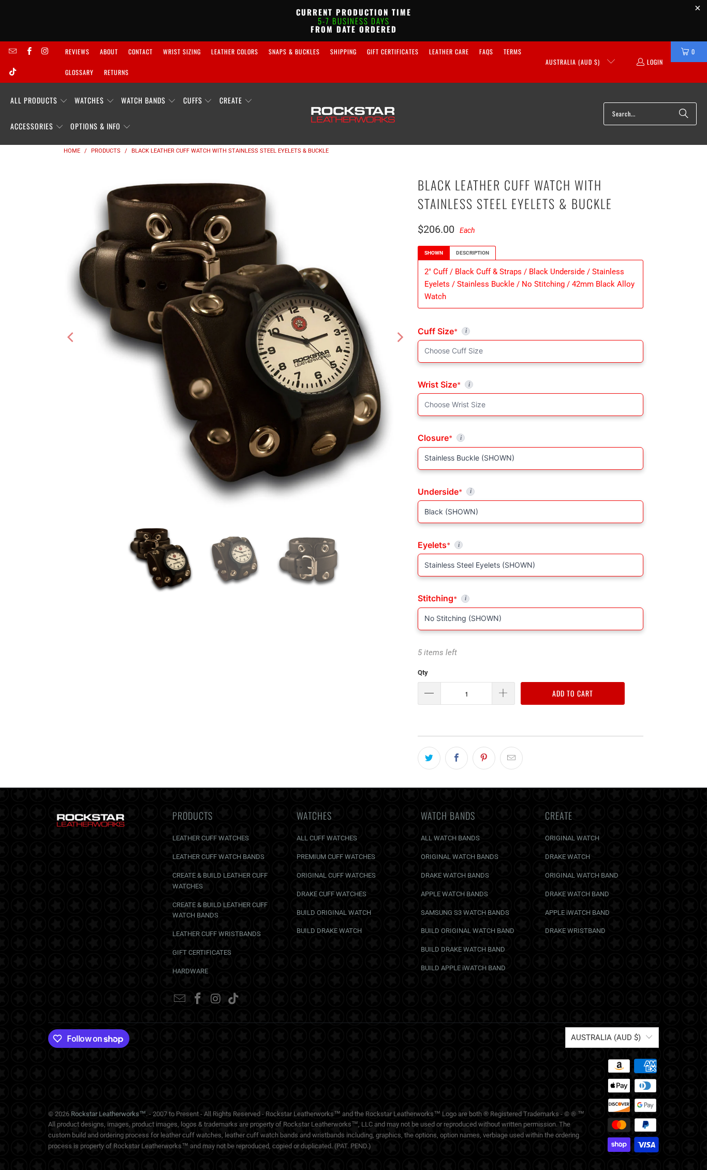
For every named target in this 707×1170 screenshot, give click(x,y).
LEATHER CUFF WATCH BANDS (218, 857)
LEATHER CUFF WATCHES (210, 838)
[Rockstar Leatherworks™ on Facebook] (28, 51)
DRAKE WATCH (567, 857)
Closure (530, 437)
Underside (530, 491)
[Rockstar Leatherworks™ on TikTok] (12, 72)
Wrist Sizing (182, 51)
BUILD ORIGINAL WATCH (334, 912)
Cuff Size (483, 331)
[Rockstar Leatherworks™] (353, 113)
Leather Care (449, 51)
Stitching (530, 598)
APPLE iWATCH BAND (577, 912)
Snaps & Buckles (294, 51)
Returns (116, 72)
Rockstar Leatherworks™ (108, 1114)
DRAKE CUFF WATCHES (331, 894)
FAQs (486, 51)
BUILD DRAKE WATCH (329, 931)
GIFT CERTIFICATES (201, 952)
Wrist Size (530, 384)
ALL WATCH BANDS (450, 838)
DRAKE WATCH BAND (577, 894)
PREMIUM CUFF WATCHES (336, 857)
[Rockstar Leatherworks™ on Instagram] (44, 51)
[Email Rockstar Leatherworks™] (12, 51)
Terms (513, 51)
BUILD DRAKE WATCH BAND (463, 949)
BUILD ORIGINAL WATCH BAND (467, 931)
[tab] (434, 253)
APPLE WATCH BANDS (454, 894)
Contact (140, 51)
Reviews (77, 51)
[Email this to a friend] (511, 758)
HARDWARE (190, 971)
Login (655, 61)
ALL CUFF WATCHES (327, 838)
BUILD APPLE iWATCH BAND (463, 968)
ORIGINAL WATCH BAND (581, 875)
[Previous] (71, 337)
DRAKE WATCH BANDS (455, 875)
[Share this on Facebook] (456, 758)
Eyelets (530, 545)
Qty (423, 672)
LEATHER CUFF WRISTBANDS (216, 934)
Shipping (343, 51)
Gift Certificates (393, 51)
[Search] (684, 113)
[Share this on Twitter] (429, 758)
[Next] (399, 337)
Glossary (79, 72)
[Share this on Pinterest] (484, 758)
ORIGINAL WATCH (572, 838)
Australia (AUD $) (574, 61)
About (109, 51)
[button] (39, 101)
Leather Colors (234, 51)
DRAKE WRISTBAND (575, 931)
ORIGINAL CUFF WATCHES (336, 875)
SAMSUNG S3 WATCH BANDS (465, 912)
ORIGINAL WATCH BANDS (459, 857)
